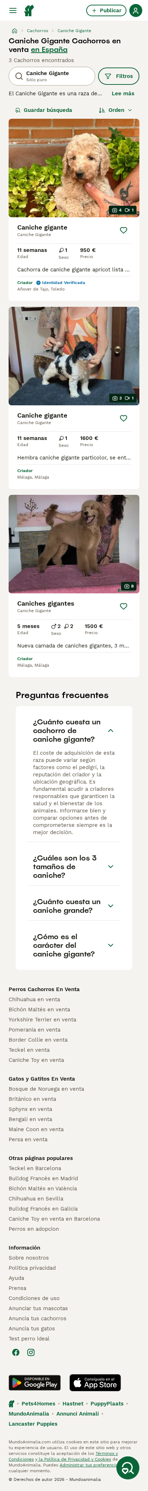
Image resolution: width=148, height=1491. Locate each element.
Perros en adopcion (34, 1229)
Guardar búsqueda (48, 110)
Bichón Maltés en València (43, 1188)
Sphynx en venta (30, 1109)
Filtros (124, 76)
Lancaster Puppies (33, 1424)
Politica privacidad (32, 1268)
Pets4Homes (38, 1403)
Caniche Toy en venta (36, 1060)
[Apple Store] (95, 1382)
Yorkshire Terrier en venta (42, 1019)
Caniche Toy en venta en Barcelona (54, 1219)
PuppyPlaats (107, 1403)
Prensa (17, 1288)
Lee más (123, 93)
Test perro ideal (29, 1338)
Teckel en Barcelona (35, 1168)
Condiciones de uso (34, 1298)
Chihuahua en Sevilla (36, 1198)
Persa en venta (28, 1139)
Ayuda (16, 1278)
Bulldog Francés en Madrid (43, 1178)
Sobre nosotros (29, 1258)
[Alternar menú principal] (13, 10)
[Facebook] (16, 1352)
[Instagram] (31, 1352)
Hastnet (73, 1403)
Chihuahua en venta (34, 999)
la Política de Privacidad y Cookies (74, 1459)
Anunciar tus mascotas (38, 1308)
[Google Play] (35, 1382)
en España (49, 49)
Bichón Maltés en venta (39, 1009)
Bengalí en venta (30, 1119)
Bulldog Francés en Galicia (43, 1209)
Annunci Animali (77, 1414)
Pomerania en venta (34, 1029)
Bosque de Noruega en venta (46, 1089)
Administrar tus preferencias (90, 1465)
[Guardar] (123, 230)
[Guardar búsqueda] (127, 1467)
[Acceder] (135, 10)
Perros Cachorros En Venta (44, 989)
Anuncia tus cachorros (37, 1318)
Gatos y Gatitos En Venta (42, 1079)
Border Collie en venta (38, 1040)
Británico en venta (32, 1099)
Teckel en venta (29, 1050)
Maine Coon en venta (36, 1129)
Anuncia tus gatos (32, 1328)
